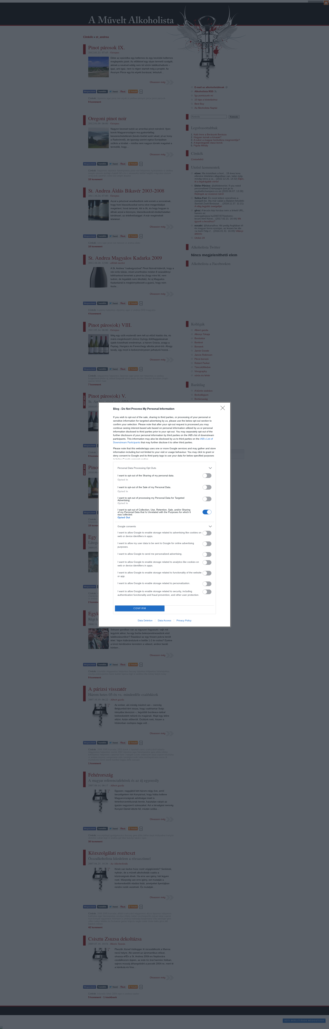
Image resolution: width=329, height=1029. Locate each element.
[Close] (224, 409)
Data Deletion (145, 620)
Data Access (164, 620)
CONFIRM (139, 608)
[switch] (207, 475)
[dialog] (164, 514)
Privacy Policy (183, 620)
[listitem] (164, 468)
